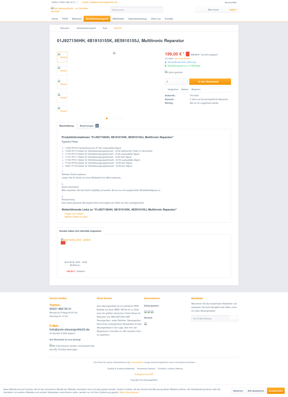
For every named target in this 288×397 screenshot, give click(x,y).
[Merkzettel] (198, 10)
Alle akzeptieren (256, 390)
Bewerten (196, 89)
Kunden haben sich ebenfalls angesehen (80, 230)
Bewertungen (89, 125)
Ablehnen (238, 390)
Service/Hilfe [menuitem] (230, 2)
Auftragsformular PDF (144, 374)
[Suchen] (160, 10)
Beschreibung (66, 125)
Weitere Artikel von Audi (75, 216)
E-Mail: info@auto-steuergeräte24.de (99, 2)
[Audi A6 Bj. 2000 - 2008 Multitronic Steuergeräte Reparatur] (76, 248)
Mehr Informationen (129, 392)
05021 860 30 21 (61, 307)
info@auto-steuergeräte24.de (70, 327)
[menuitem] (136, 10)
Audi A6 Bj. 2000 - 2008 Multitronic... (75, 264)
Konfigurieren (276, 390)
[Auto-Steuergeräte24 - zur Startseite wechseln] (73, 10)
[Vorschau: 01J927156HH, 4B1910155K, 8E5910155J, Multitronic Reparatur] (62, 57)
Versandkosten (137, 362)
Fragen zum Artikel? (74, 213)
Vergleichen (173, 89)
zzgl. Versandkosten (182, 58)
